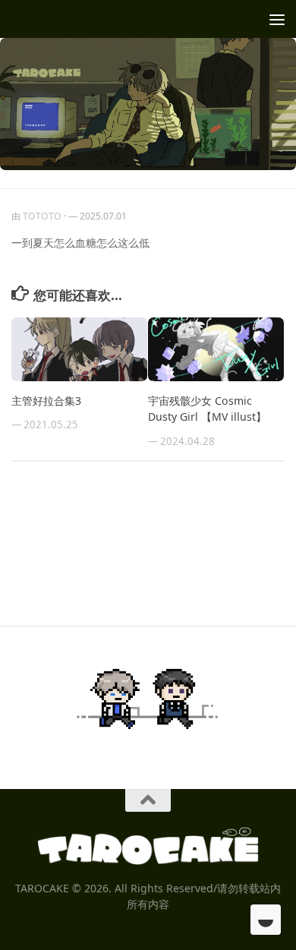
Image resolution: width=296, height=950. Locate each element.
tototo (42, 216)
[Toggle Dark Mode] (265, 919)
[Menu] (277, 19)
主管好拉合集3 (46, 400)
